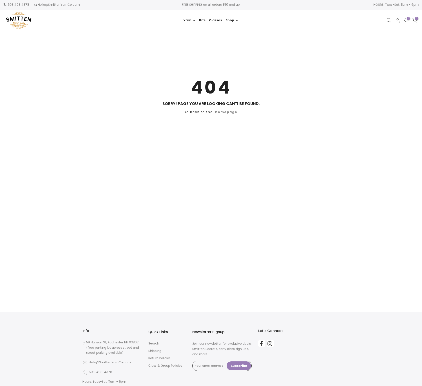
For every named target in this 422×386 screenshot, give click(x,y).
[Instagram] (270, 343)
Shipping (154, 351)
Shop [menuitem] (230, 20)
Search (153, 343)
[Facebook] (261, 343)
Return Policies (159, 358)
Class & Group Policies (165, 365)
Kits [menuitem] (202, 20)
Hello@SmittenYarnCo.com (59, 4)
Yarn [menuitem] (187, 20)
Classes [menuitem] (215, 20)
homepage (226, 112)
